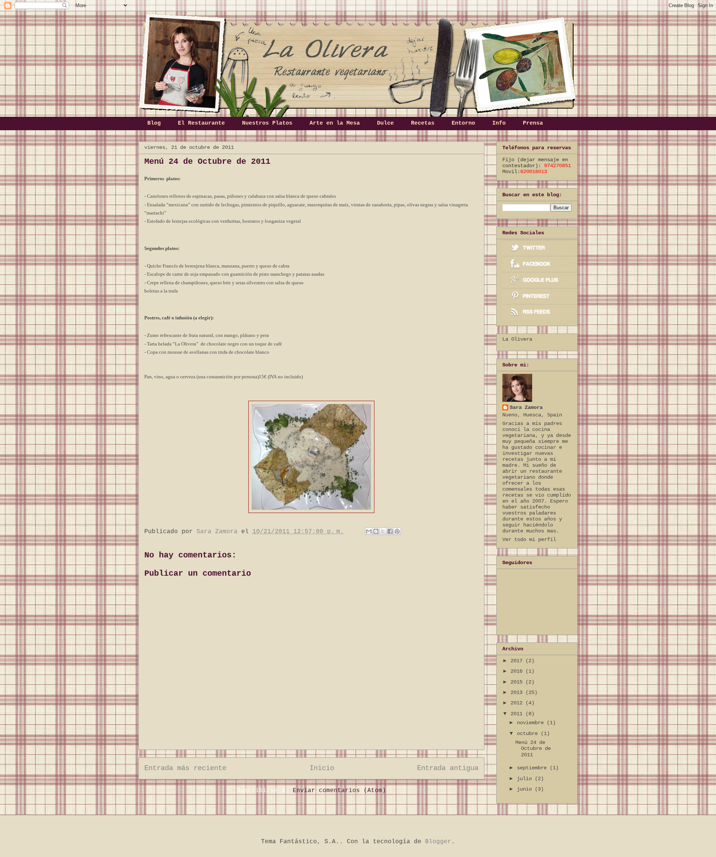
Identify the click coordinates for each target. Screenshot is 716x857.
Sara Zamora (526, 407)
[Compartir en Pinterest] (397, 531)
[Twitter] (539, 248)
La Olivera (517, 339)
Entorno (463, 123)
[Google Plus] (539, 280)
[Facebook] (539, 264)
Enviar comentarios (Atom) (339, 790)
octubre (529, 733)
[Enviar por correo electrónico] (369, 531)
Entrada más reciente (185, 768)
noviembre (532, 723)
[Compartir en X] (383, 531)
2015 (518, 682)
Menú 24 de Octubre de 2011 (533, 748)
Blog (154, 123)
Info (499, 123)
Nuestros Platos (267, 123)
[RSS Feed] (539, 312)
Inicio (322, 768)
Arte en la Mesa (335, 123)
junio (526, 789)
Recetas (422, 123)
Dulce (385, 123)
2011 (518, 714)
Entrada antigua (447, 768)
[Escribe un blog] (376, 531)
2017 (518, 661)
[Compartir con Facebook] (390, 531)
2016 (518, 671)
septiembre (533, 768)
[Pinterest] (539, 296)
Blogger (438, 841)
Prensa (533, 123)
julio (526, 779)
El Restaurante (201, 123)
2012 (518, 703)
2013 (518, 692)
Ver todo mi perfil (529, 539)
